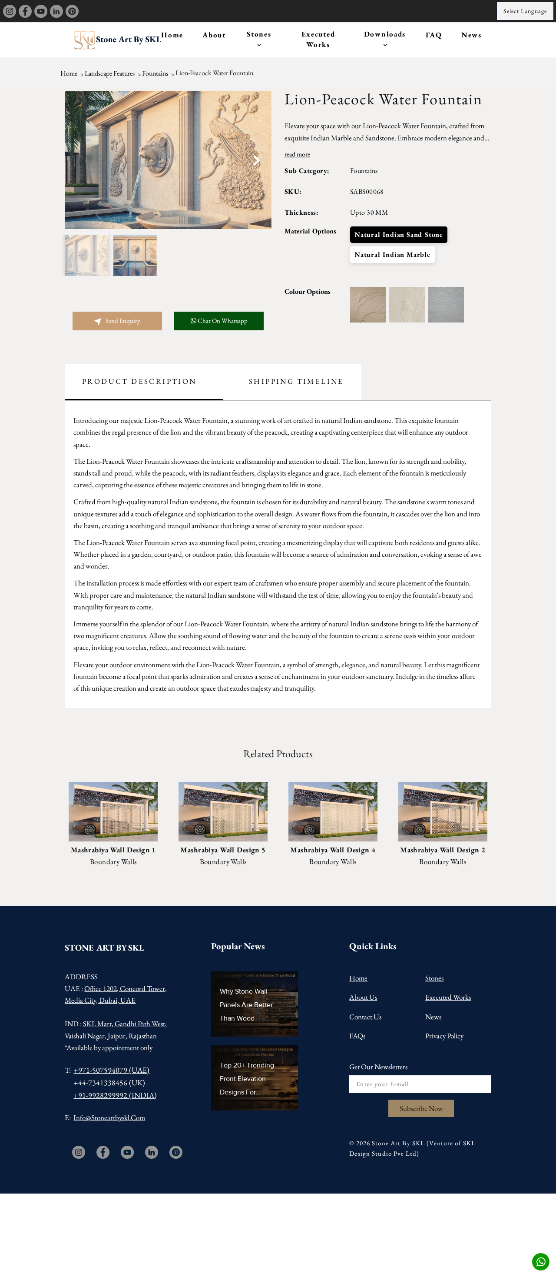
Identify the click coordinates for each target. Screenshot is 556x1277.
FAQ (434, 35)
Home (172, 35)
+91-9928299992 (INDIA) (115, 1095)
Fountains (155, 72)
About (214, 35)
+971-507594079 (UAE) (111, 1070)
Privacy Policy (444, 1036)
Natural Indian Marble (392, 254)
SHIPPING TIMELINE (296, 381)
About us (363, 997)
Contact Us (365, 1016)
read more (297, 154)
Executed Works (318, 39)
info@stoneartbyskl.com (109, 1117)
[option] (168, 160)
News (471, 35)
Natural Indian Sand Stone (398, 234)
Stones (259, 34)
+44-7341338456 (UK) (109, 1082)
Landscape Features (110, 72)
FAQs (357, 1036)
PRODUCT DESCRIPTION (139, 381)
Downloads (385, 34)
